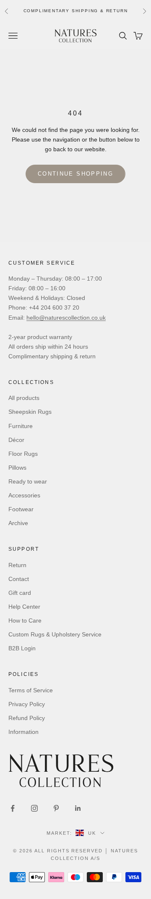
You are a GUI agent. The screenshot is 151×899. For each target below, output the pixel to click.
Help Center (24, 606)
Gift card (19, 592)
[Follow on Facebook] (12, 808)
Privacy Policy (26, 704)
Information (23, 731)
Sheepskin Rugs (30, 411)
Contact (18, 579)
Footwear (21, 509)
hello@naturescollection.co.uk (66, 317)
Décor (16, 439)
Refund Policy (26, 718)
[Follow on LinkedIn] (78, 808)
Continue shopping (75, 174)
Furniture (20, 426)
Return (17, 565)
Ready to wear (27, 481)
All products (23, 397)
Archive (18, 523)
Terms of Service (30, 690)
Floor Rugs (23, 453)
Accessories (24, 495)
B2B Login (22, 648)
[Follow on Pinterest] (56, 808)
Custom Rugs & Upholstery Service (55, 634)
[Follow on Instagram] (34, 808)
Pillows (17, 467)
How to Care (25, 620)
